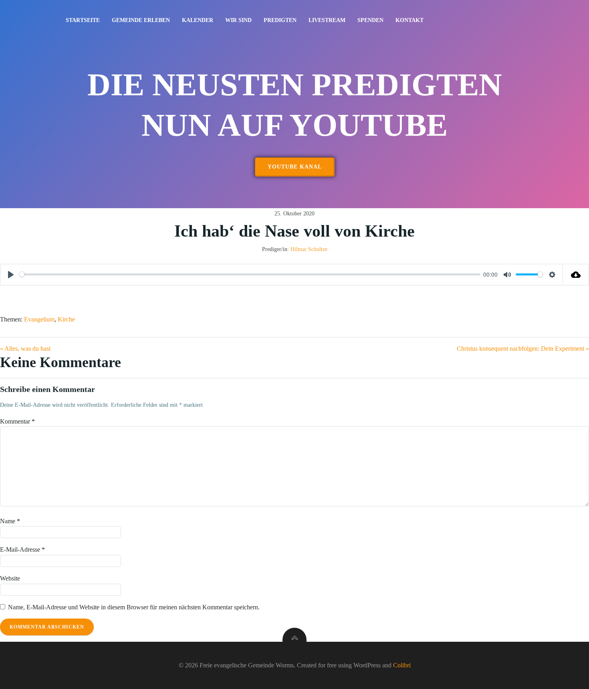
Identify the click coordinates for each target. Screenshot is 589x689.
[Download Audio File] (576, 274)
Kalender (197, 20)
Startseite (83, 20)
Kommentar (17, 421)
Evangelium (39, 319)
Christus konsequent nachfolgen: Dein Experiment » (523, 348)
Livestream (327, 20)
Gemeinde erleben (141, 20)
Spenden (370, 20)
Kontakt (409, 20)
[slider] (249, 274)
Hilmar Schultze (308, 249)
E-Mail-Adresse (22, 549)
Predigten (280, 20)
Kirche (66, 319)
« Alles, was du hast (25, 348)
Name (10, 521)
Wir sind (238, 20)
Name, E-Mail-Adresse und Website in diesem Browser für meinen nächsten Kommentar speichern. (134, 607)
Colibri (402, 665)
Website (10, 578)
